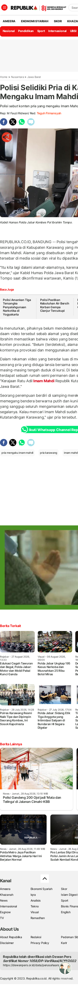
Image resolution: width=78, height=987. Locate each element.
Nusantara (17, 77)
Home (3, 77)
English (66, 912)
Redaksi (36, 937)
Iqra (33, 894)
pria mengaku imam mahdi (17, 452)
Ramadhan (38, 918)
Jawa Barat (34, 77)
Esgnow (5, 912)
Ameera (5, 889)
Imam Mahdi (43, 381)
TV (2, 918)
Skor (64, 889)
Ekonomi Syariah (34, 21)
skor (58, 21)
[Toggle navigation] (4, 7)
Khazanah (6, 894)
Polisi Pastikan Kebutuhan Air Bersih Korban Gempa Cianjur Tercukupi (54, 305)
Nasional (9, 31)
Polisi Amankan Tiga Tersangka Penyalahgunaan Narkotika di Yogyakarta (17, 307)
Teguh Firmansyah (49, 113)
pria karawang (48, 452)
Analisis (36, 900)
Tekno (35, 906)
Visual (35, 912)
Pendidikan (26, 31)
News (4, 900)
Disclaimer (7, 943)
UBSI (73, 31)
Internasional (57, 31)
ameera (9, 21)
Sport (41, 31)
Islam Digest (69, 894)
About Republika (11, 937)
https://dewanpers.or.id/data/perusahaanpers (33, 965)
